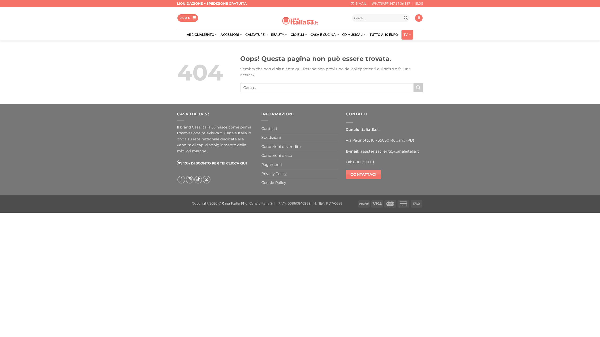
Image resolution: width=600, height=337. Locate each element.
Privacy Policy (274, 174)
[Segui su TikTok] (198, 179)
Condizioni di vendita (281, 146)
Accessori (230, 35)
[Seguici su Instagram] (190, 179)
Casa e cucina (323, 35)
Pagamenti (271, 164)
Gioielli (297, 35)
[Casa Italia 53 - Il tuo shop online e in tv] (300, 18)
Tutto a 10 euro (384, 35)
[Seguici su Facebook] (181, 179)
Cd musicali (352, 35)
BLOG (419, 3)
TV (406, 35)
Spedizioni (271, 137)
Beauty (277, 35)
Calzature (255, 35)
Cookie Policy (273, 182)
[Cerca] (343, 18)
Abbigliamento (200, 35)
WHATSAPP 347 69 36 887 (391, 3)
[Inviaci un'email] (206, 179)
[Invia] (406, 18)
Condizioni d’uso (276, 155)
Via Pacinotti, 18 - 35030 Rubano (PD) (380, 140)
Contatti (269, 128)
